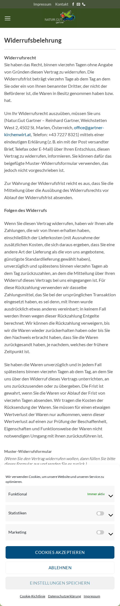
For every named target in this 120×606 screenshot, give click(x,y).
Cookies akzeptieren (60, 552)
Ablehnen (60, 567)
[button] (7, 18)
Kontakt (61, 4)
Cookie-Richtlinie (32, 596)
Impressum (92, 596)
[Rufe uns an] (83, 4)
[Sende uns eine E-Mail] (78, 4)
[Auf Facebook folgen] (73, 4)
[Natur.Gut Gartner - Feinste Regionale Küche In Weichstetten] (60, 18)
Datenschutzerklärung (64, 596)
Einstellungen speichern (60, 582)
